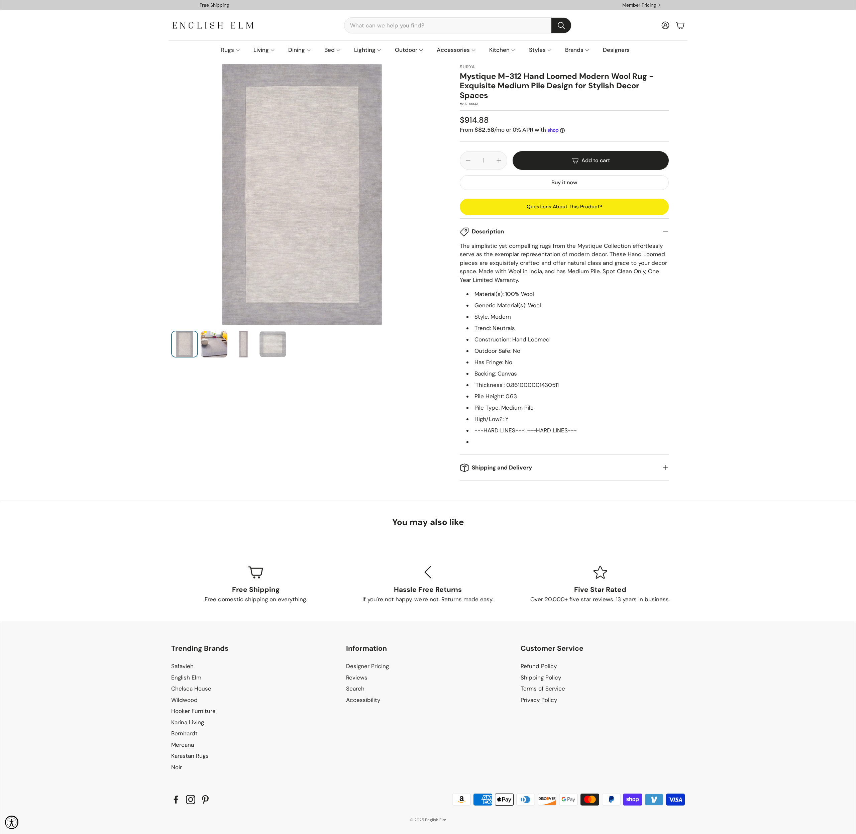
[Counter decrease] (468, 160)
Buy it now (564, 182)
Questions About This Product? (564, 206)
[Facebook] (176, 799)
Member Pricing (639, 5)
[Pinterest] (205, 799)
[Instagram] (190, 799)
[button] (457, 25)
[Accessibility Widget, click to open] (11, 822)
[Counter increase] (499, 160)
